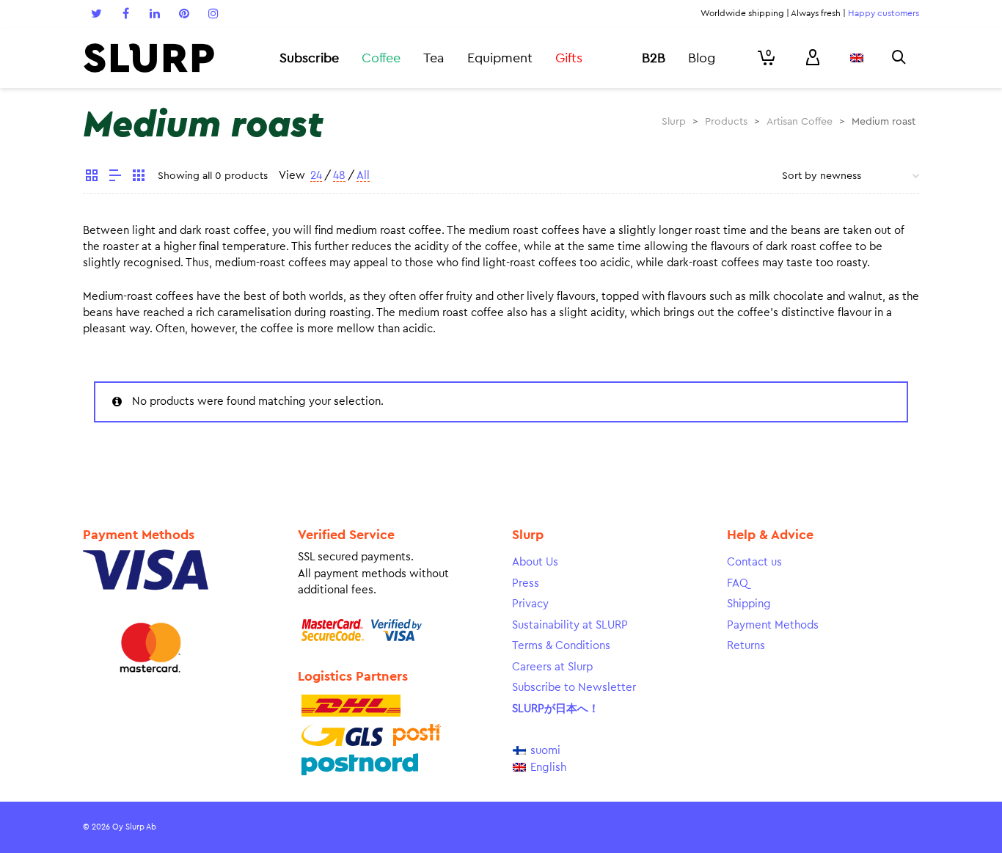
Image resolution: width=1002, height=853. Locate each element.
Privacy (530, 603)
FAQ (737, 583)
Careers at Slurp (552, 667)
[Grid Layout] (138, 177)
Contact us (754, 562)
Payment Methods (773, 625)
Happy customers (883, 13)
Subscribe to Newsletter (574, 687)
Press (525, 583)
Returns (746, 645)
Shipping (749, 603)
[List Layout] (115, 177)
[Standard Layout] (91, 177)
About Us (535, 562)
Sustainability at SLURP (570, 625)
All (363, 175)
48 (339, 175)
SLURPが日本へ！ (555, 708)
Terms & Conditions (561, 645)
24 (316, 175)
